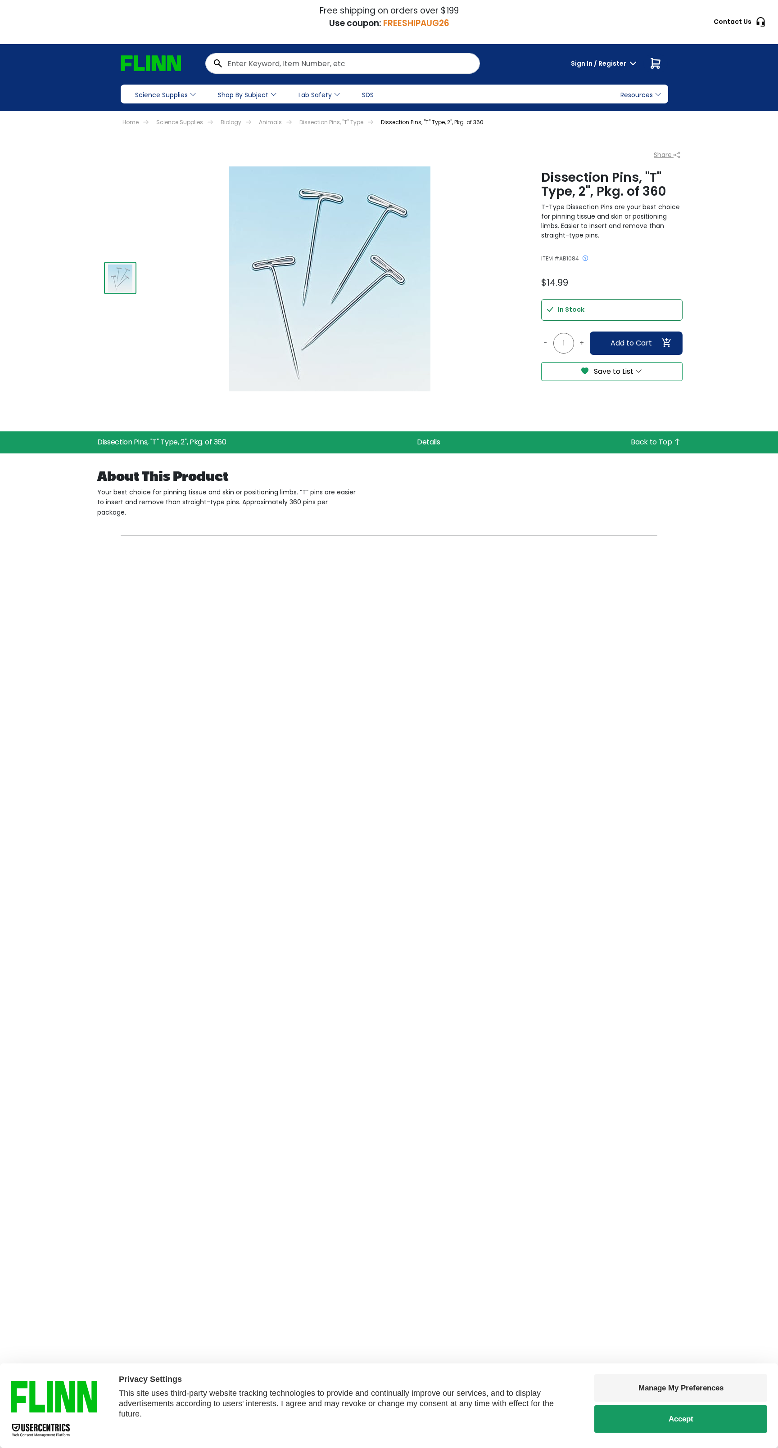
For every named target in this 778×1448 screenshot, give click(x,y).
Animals (270, 122)
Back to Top (652, 442)
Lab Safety (315, 94)
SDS (368, 94)
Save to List (613, 371)
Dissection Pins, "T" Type (331, 122)
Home (130, 122)
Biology (231, 122)
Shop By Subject (243, 94)
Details (428, 442)
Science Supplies (161, 94)
